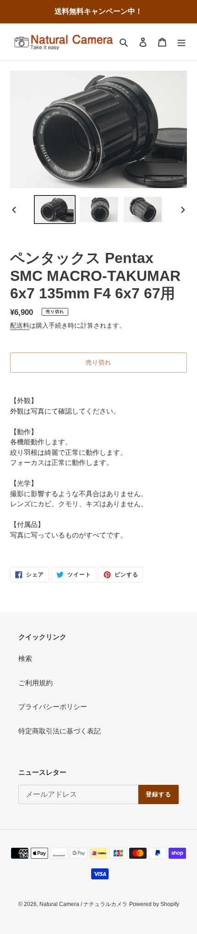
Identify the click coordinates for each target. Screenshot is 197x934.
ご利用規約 (35, 683)
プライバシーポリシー (52, 706)
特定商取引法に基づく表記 (59, 731)
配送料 (19, 325)
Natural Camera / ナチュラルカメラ (83, 904)
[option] (55, 209)
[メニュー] (181, 42)
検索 (25, 658)
